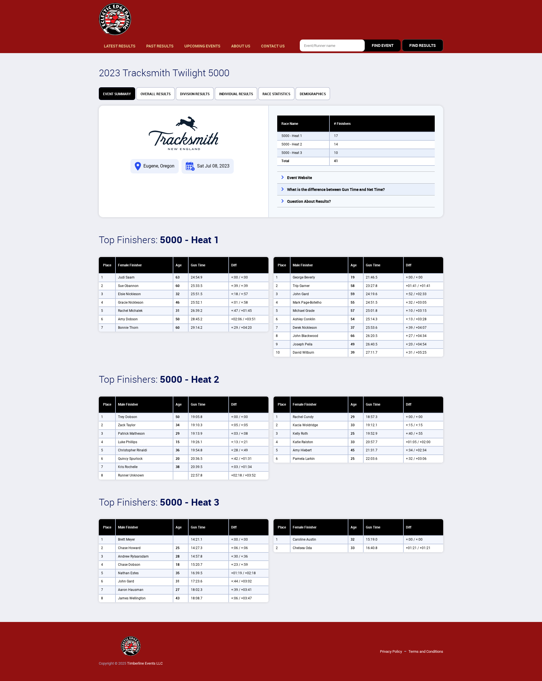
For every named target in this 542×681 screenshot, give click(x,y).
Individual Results (236, 94)
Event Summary (117, 94)
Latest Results (120, 46)
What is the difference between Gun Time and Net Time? (336, 189)
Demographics (313, 94)
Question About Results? (309, 201)
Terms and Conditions (425, 651)
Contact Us (273, 46)
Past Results (160, 46)
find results (422, 45)
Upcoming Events (202, 46)
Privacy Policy (391, 651)
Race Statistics (276, 94)
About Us (240, 46)
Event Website (299, 177)
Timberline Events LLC (145, 663)
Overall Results (156, 94)
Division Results (194, 94)
